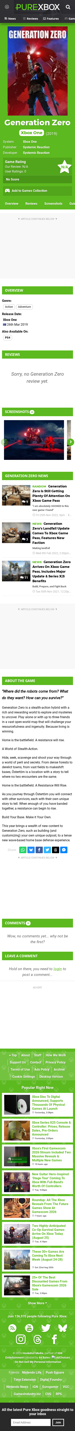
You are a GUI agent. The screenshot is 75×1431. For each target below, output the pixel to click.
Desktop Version (51, 1077)
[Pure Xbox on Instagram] (20, 1340)
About (25, 1055)
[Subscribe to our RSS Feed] (12, 1329)
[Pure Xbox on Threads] (37, 1340)
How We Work (56, 1055)
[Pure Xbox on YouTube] (29, 1329)
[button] (70, 442)
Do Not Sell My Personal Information (38, 1362)
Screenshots (53, 204)
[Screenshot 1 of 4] (34, 440)
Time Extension (25, 1380)
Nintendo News (17, 1387)
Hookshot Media (33, 1353)
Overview (11, 204)
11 (26, 578)
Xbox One (30, 142)
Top (14, 1055)
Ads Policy (41, 1069)
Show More (36, 1303)
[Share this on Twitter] (47, 850)
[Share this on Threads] (55, 850)
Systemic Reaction (36, 147)
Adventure (24, 307)
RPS (59, 1394)
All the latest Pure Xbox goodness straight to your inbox (37, 1412)
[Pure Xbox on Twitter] (46, 1329)
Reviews (31, 204)
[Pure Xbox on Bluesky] (62, 1329)
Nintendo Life (31, 1372)
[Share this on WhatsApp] (22, 850)
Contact (35, 1062)
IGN (35, 1387)
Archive (59, 1069)
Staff (37, 1055)
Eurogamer (50, 1387)
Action (9, 307)
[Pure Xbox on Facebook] (54, 1340)
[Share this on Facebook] (39, 850)
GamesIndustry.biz (27, 1394)
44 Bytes (44, 1357)
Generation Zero (37, 127)
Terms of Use (20, 1069)
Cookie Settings (23, 1077)
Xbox (71, 515)
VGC (66, 1387)
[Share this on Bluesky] (31, 850)
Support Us (18, 1062)
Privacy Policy (56, 1062)
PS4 (7, 337)
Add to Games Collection (29, 191)
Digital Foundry (51, 1380)
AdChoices (63, 1357)
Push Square (55, 1372)
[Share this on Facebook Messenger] (63, 850)
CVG (48, 1394)
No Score (12, 179)
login (58, 969)
